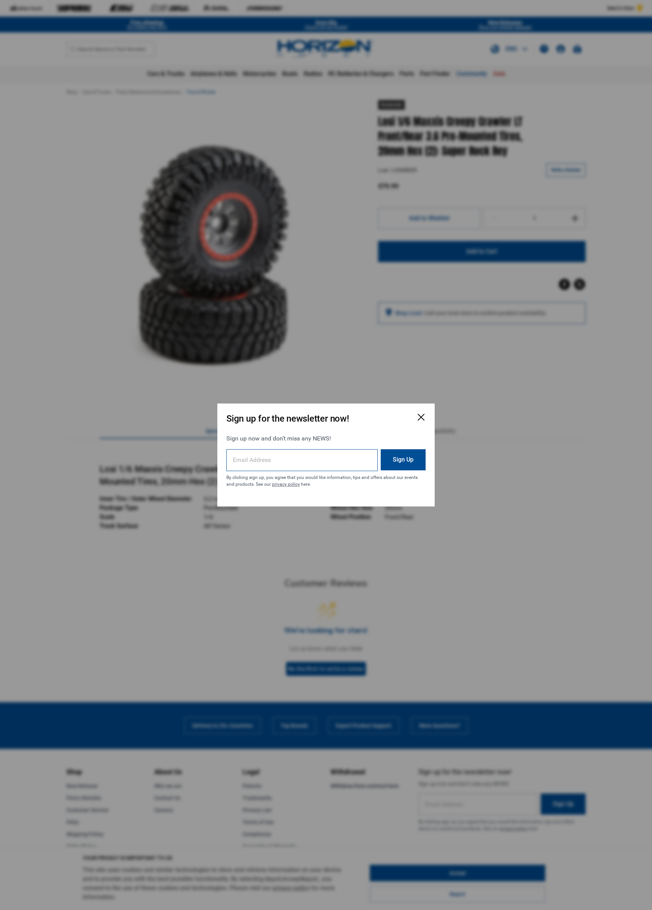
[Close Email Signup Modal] (421, 417)
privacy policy (286, 484)
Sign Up (403, 459)
